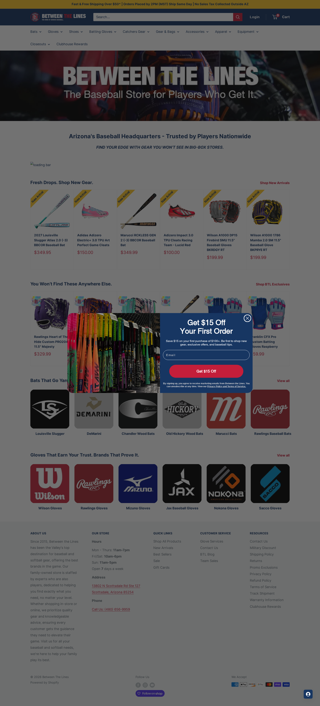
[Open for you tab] (308, 694)
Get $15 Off (206, 371)
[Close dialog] (247, 318)
